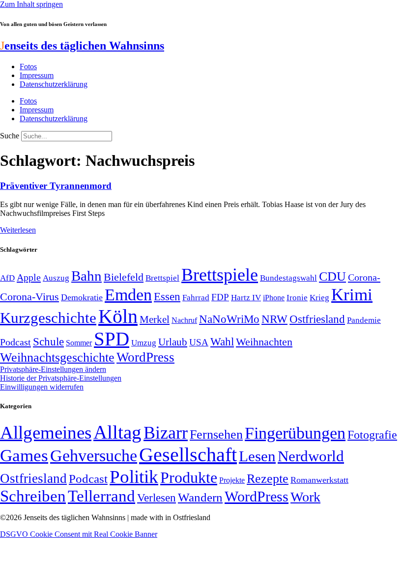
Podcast (15, 342)
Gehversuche (93, 456)
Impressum (37, 75)
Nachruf (184, 320)
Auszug (56, 278)
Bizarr (166, 433)
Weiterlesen (18, 230)
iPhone (274, 297)
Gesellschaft (188, 455)
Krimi (352, 294)
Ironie (297, 297)
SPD (111, 338)
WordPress (145, 357)
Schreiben (33, 496)
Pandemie (364, 320)
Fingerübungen (295, 433)
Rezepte (267, 479)
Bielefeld (124, 277)
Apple (29, 277)
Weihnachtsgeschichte (57, 357)
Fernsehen (216, 434)
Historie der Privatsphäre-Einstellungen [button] (60, 378)
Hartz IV (246, 297)
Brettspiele (219, 275)
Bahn (86, 276)
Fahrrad (195, 297)
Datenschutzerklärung (53, 84)
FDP (220, 297)
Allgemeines (45, 432)
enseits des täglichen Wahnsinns (82, 45)
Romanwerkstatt (319, 480)
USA (198, 342)
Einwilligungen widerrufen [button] (42, 387)
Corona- (364, 277)
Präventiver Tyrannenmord (56, 186)
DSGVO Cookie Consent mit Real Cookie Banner (78, 534)
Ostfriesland (317, 319)
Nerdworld (311, 456)
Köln (118, 316)
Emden (128, 295)
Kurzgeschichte (48, 317)
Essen (167, 296)
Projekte (232, 480)
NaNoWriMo (229, 319)
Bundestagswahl (288, 278)
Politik (134, 477)
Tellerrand (101, 496)
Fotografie (372, 434)
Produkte (188, 477)
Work (305, 496)
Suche (9, 136)
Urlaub (172, 342)
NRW (274, 319)
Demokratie (82, 297)
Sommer (79, 342)
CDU (332, 276)
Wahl (222, 341)
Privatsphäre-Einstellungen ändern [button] (53, 369)
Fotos (28, 66)
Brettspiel (162, 278)
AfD (7, 278)
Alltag (117, 432)
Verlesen (156, 497)
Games (24, 455)
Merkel (155, 319)
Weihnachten (264, 342)
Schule (48, 341)
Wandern (200, 497)
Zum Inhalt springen (31, 4)
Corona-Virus (29, 296)
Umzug (143, 342)
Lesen (257, 456)
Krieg (319, 297)
